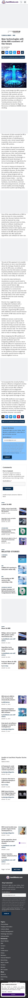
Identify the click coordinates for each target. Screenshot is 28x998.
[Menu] (25, 2)
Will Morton (6, 702)
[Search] (21, 2)
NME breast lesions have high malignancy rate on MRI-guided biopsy (8, 793)
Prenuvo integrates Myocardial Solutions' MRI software (8, 710)
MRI (14, 35)
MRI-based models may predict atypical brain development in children (9, 829)
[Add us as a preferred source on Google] (22, 52)
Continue (8, 488)
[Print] (2, 52)
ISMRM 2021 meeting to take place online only (9, 568)
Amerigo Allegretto (8, 729)
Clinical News (6, 35)
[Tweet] (14, 52)
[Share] (6, 52)
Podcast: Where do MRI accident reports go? (8, 662)
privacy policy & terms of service (11, 453)
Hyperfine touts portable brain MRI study (8, 519)
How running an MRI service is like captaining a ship (7, 580)
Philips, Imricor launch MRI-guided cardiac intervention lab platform (9, 510)
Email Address (7, 437)
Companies (4, 555)
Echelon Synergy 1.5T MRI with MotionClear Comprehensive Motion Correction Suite (8, 531)
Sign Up (7, 457)
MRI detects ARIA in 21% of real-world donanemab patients (9, 540)
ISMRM (3, 557)
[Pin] (18, 52)
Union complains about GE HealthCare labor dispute (9, 841)
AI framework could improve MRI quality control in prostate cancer (7, 768)
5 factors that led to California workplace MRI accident (8, 780)
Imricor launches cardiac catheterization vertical (9, 855)
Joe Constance (5, 47)
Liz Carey (5, 666)
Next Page (17, 869)
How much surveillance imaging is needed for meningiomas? (8, 725)
